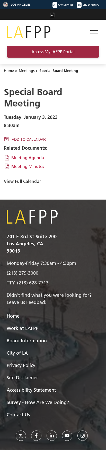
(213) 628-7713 (33, 283)
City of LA (17, 353)
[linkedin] (52, 436)
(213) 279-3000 (22, 273)
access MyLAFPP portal (53, 51)
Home (9, 70)
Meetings (26, 70)
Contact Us (18, 415)
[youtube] (67, 436)
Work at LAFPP (22, 328)
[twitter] (21, 436)
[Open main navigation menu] (94, 32)
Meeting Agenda (27, 157)
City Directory (88, 4)
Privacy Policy (21, 365)
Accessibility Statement (31, 390)
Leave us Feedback (27, 302)
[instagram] (82, 436)
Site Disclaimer (22, 378)
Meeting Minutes (27, 166)
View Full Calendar (22, 181)
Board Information (27, 341)
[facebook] (36, 436)
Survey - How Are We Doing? (38, 402)
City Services (63, 4)
